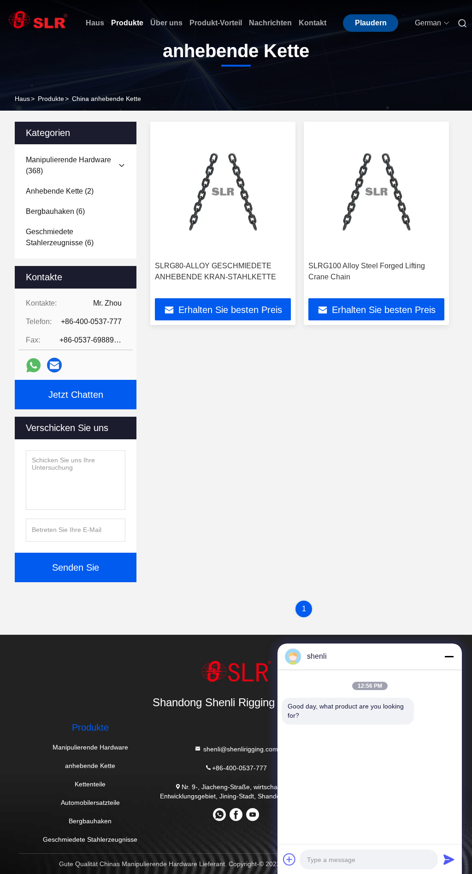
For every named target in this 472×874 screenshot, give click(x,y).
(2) (60, 191)
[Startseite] (38, 19)
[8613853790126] (219, 817)
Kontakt (312, 23)
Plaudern (371, 23)
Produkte (127, 23)
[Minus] (448, 656)
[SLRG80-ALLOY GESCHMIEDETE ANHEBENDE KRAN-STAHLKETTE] (223, 191)
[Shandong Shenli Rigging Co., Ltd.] (236, 671)
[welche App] (33, 365)
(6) (55, 211)
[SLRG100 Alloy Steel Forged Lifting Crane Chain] (376, 191)
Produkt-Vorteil (215, 23)
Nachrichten (270, 23)
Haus (95, 23)
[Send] (449, 859)
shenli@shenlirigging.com (239, 749)
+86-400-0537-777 (239, 768)
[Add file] (289, 859)
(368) (68, 165)
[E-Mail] (54, 365)
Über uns (166, 23)
